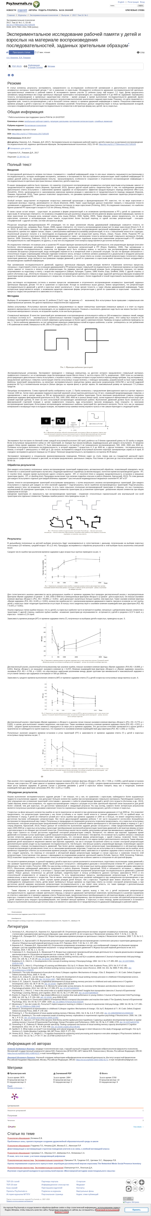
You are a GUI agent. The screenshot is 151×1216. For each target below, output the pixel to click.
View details (137, 1127)
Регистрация (133, 2)
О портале (81, 1182)
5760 (142, 53)
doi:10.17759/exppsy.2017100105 (20, 25)
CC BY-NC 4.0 (23, 157)
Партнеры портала (50, 1182)
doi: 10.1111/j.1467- (47, 979)
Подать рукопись (48, 10)
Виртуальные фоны (85, 1191)
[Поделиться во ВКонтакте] (8, 75)
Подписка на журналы (51, 1191)
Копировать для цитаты (20, 148)
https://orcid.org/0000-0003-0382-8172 (92, 1060)
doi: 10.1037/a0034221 (69, 988)
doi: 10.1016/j (44, 959)
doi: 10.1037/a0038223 (88, 993)
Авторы (33, 10)
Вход (142, 2)
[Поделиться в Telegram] (12, 75)
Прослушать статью (21, 52)
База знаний (66, 10)
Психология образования (18, 1138)
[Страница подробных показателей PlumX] (14, 1096)
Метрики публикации (15, 1088)
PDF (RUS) (17, 66)
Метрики (51, 66)
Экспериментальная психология (49, 1160)
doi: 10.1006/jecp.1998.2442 (28, 1006)
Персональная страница (52, 1194)
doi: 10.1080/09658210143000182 (118, 1013)
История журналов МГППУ (18, 1194)
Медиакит (80, 1185)
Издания (22, 10)
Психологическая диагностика (20, 1160)
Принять (136, 1210)
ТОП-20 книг (11, 1185)
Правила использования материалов (19, 1201)
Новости (11, 10)
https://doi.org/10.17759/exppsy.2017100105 (30, 134)
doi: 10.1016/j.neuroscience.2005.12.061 (41, 1018)
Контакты (80, 1188)
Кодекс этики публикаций (87, 1194)
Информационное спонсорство (55, 1185)
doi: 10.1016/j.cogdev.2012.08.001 (65, 1027)
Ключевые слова (135, 10)
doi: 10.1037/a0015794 (129, 1022)
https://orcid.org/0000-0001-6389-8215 (23, 1053)
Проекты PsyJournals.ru (16, 1191)
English (121, 2)
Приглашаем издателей (52, 1188)
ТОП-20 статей (12, 1182)
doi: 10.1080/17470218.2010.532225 (67, 1002)
